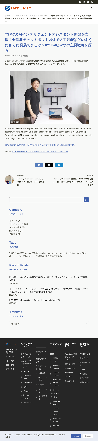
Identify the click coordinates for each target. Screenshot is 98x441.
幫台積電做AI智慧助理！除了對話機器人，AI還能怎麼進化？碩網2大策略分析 (40, 145)
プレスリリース (16, 224)
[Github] (12, 369)
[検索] (92, 2)
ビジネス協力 (75, 253)
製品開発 (40, 256)
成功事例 (13, 234)
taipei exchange (46, 253)
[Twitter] (12, 361)
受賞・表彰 (14, 231)
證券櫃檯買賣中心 (53, 256)
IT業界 (35, 253)
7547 (11, 253)
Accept (76, 436)
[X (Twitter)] (84, 2)
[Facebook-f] (7, 361)
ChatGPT (19, 253)
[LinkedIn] (59, 165)
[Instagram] (88, 2)
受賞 (84, 253)
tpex (56, 253)
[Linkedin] (12, 365)
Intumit (28, 253)
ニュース (17, 15)
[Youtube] (7, 365)
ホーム (8, 15)
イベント (13, 220)
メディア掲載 (30, 15)
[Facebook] (80, 2)
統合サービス (15, 256)
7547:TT (10, 356)
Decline (88, 436)
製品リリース (29, 256)
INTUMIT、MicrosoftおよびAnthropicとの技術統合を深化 (35, 300)
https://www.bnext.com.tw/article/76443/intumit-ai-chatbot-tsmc (40, 151)
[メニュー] (92, 8)
